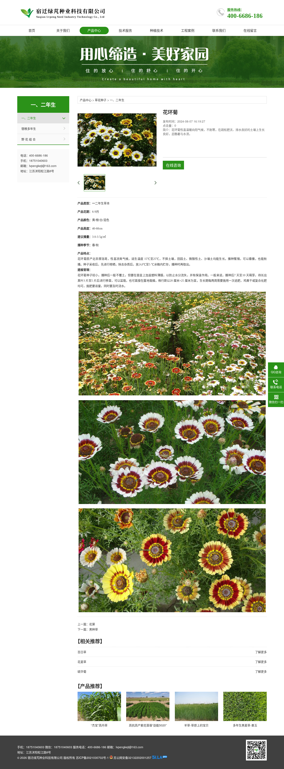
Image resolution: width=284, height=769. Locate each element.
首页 (31, 30)
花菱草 (82, 662)
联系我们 (219, 30)
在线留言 (250, 30)
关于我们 (63, 30)
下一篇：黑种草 (88, 629)
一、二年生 (28, 118)
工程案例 (187, 30)
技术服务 (125, 30)
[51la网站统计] (159, 758)
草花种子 (100, 100)
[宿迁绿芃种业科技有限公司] (61, 12)
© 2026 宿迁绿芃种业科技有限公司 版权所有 (46, 758)
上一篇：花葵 (86, 624)
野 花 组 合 (28, 139)
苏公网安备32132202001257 (132, 758)
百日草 (82, 652)
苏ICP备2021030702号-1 (92, 758)
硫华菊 (82, 671)
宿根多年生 (28, 128)
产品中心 (94, 30)
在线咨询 (173, 165)
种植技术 (156, 30)
